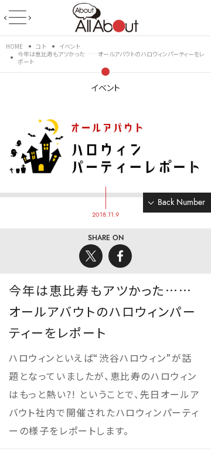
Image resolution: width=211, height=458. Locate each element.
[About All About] (105, 16)
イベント (105, 87)
